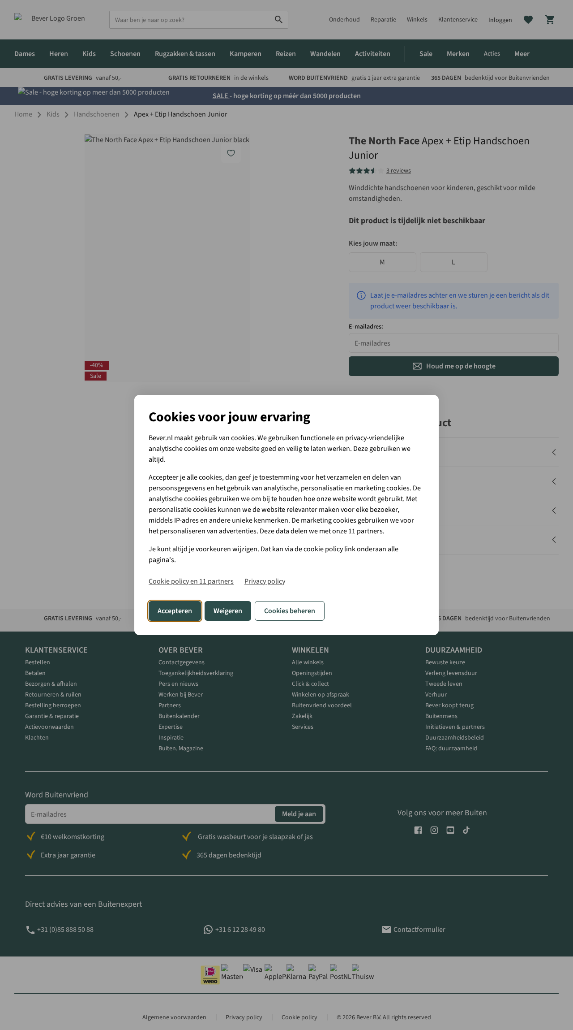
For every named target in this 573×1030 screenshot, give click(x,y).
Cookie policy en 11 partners (191, 581)
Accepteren (175, 611)
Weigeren (228, 611)
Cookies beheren (289, 611)
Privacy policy (264, 581)
